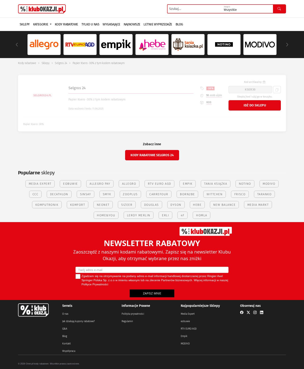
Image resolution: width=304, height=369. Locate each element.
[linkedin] (261, 312)
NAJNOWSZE (132, 24)
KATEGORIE (41, 24)
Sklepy (45, 63)
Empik (184, 336)
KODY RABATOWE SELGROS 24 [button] (152, 155)
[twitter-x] (248, 312)
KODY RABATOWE (66, 24)
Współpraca (68, 351)
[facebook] (241, 312)
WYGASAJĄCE (111, 24)
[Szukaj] (279, 8)
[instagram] (255, 312)
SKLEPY (25, 24)
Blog (64, 336)
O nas (65, 313)
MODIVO (185, 343)
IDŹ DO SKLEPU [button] (255, 105)
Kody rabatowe (27, 63)
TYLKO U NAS (90, 24)
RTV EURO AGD (189, 328)
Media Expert (188, 313)
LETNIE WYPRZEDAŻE (158, 24)
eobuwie (185, 321)
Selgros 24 (61, 63)
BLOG (179, 24)
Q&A (64, 328)
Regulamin (127, 321)
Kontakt (66, 343)
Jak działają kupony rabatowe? (78, 321)
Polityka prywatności (133, 313)
